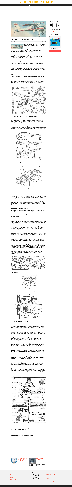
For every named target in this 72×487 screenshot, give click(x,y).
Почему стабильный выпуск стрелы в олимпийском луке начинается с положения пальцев (53, 477)
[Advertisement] (36, 13)
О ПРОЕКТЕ (12, 474)
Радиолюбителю (32, 5)
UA (56, 31)
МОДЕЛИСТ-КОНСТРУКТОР (36, 2)
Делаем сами (16, 5)
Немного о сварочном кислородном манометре (22, 459)
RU (53, 31)
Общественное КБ (51, 5)
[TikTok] (39, 478)
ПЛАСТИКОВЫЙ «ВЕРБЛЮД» (51, 474)
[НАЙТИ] (58, 5)
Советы (23, 5)
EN (54, 31)
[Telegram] (51, 25)
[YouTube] (58, 25)
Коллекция (41, 5)
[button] (20, 5)
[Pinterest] (36, 475)
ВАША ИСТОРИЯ (13, 479)
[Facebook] (55, 25)
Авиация (44, 41)
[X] (36, 478)
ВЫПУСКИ (12, 477)
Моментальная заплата (39, 459)
